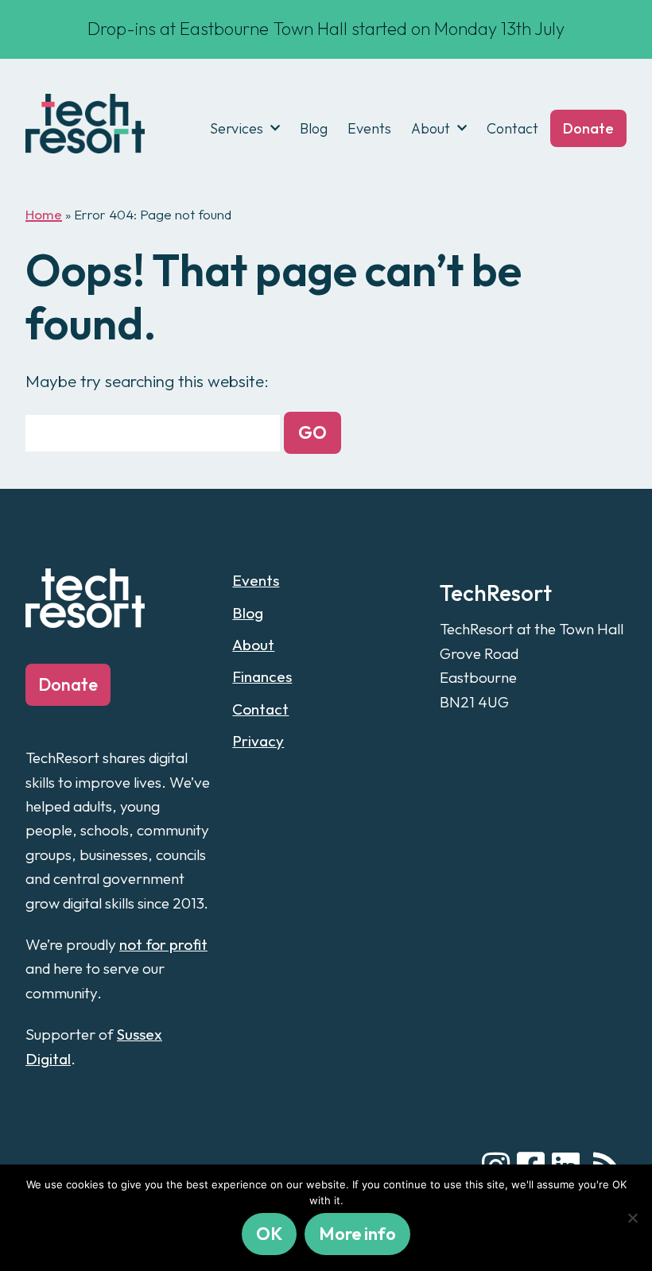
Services (236, 128)
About (430, 128)
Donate (588, 128)
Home (43, 214)
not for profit (163, 944)
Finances (262, 676)
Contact (512, 128)
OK (269, 1234)
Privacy (258, 740)
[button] (312, 433)
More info (357, 1234)
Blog (314, 128)
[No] (632, 1218)
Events (369, 128)
